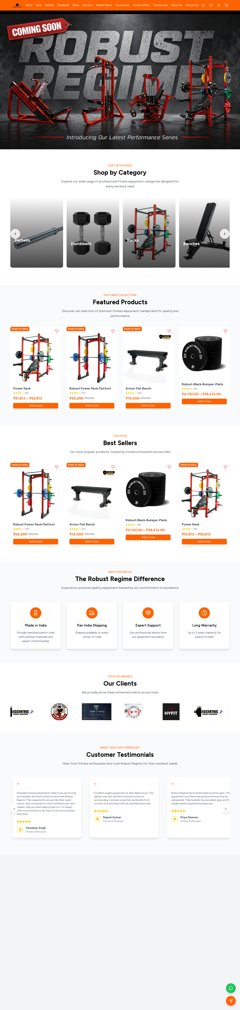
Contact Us (192, 5)
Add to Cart (36, 405)
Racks (76, 5)
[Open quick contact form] (231, 1001)
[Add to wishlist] (57, 331)
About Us (176, 5)
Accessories (123, 5)
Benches (88, 5)
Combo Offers (141, 5)
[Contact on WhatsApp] (231, 988)
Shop (39, 5)
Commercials (160, 5)
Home (28, 5)
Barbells (49, 5)
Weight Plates (104, 5)
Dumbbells (63, 5)
